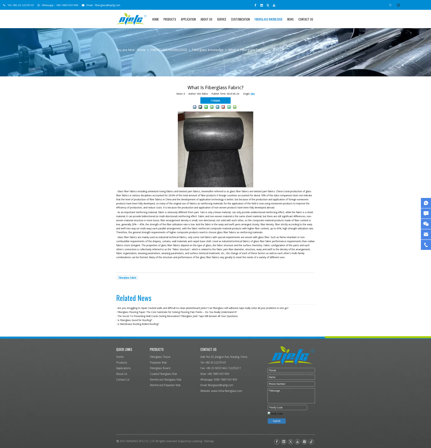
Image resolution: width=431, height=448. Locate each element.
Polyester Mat (158, 362)
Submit (276, 421)
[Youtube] (274, 5)
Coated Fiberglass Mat (163, 374)
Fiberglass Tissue (160, 357)
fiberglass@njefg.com (107, 5)
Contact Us (122, 379)
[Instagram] (304, 441)
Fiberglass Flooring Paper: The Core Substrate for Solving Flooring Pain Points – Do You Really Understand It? (177, 312)
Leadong (197, 441)
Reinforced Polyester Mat (165, 385)
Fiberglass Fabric (127, 277)
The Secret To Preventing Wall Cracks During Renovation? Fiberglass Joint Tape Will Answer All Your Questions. (178, 316)
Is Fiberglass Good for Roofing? (135, 320)
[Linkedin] (261, 5)
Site (253, 93)
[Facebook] (255, 5)
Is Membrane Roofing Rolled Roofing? (138, 324)
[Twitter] (268, 5)
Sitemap (209, 441)
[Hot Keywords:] (390, 5)
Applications (123, 368)
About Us (121, 374)
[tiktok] (311, 441)
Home (120, 357)
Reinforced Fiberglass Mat (165, 379)
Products (121, 362)
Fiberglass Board (160, 368)
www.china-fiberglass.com (226, 391)
